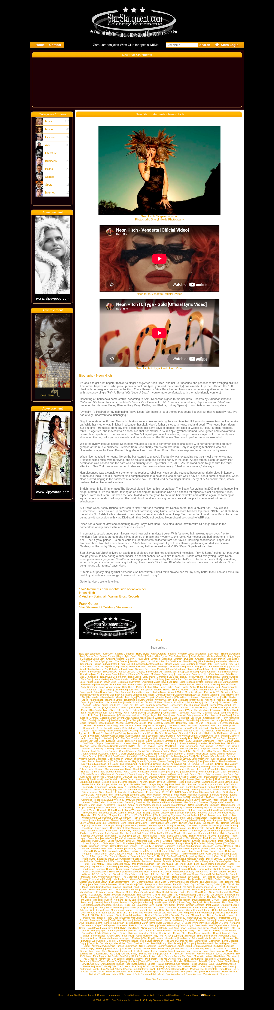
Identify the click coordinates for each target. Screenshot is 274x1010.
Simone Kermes (192, 679)
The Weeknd (193, 825)
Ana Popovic (206, 746)
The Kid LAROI (167, 958)
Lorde (120, 741)
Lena (135, 887)
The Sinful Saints (144, 815)
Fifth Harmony (161, 851)
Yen (183, 725)
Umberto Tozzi (146, 679)
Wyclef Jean (149, 805)
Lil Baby (137, 948)
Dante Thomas (169, 684)
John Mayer (183, 866)
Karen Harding (217, 810)
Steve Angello (106, 792)
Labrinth (207, 930)
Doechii (95, 969)
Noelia (127, 702)
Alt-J (233, 730)
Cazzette (203, 802)
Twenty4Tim (145, 961)
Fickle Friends (228, 856)
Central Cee (92, 656)
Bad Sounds (172, 915)
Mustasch (143, 899)
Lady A (174, 743)
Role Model (158, 974)
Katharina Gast (135, 684)
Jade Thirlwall (102, 966)
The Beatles (121, 661)
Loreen (214, 715)
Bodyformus (131, 946)
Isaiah (230, 915)
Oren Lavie (129, 894)
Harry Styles (142, 653)
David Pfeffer (201, 805)
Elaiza (201, 774)
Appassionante (229, 687)
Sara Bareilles (164, 923)
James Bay (179, 825)
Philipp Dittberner (216, 879)
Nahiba (227, 710)
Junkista (176, 759)
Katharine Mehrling (218, 666)
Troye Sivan (86, 828)
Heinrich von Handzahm (144, 748)
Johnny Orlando (166, 946)
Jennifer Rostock (224, 846)
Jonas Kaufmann (229, 910)
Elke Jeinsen (139, 664)
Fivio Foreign (150, 958)
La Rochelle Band (175, 787)
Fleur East (143, 838)
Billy (89, 841)
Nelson (174, 748)
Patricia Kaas (156, 759)
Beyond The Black (213, 807)
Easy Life (93, 943)
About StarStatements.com (159, 979)
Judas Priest (186, 892)
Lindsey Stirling (168, 812)
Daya (149, 851)
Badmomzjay (87, 948)
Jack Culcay (193, 666)
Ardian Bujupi (159, 692)
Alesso (163, 817)
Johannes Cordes (210, 697)
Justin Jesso (102, 910)
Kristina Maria (107, 697)
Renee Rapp (123, 964)
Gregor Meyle (156, 784)
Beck (220, 851)
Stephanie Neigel (108, 746)
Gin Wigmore (133, 828)
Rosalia (178, 961)
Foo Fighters (172, 869)
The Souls (167, 838)
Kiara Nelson (204, 946)
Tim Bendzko (130, 700)
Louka (119, 861)
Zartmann (85, 969)
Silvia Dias (86, 679)
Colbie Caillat (98, 802)
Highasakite (232, 779)
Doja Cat (127, 776)
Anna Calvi (216, 784)
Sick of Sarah (119, 676)
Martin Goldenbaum (226, 792)
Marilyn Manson (213, 938)
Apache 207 (125, 948)
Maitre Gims (203, 894)
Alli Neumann (190, 961)
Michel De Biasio (138, 784)
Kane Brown (180, 928)
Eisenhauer (101, 787)
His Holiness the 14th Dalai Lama (164, 661)
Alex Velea (85, 674)
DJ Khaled (167, 864)
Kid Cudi (114, 953)
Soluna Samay (194, 702)
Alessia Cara (108, 838)
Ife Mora (175, 756)
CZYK (198, 930)
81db (214, 669)
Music (49, 121)
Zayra (195, 694)
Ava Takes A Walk (118, 679)
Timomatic (216, 710)
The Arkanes (152, 774)
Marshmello (130, 907)
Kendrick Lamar (186, 653)
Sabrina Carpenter (124, 653)
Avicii (141, 712)
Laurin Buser (189, 774)
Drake (149, 656)
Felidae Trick (88, 784)
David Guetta (217, 766)
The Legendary (189, 856)
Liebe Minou (87, 684)
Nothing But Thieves (141, 869)
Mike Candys (96, 710)
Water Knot (203, 759)
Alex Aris (211, 897)
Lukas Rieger (194, 851)
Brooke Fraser (186, 684)
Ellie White (180, 697)
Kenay (127, 864)
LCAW (176, 861)
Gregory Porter (161, 751)
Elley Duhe (231, 912)
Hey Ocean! (138, 761)
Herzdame (143, 771)
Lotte (196, 864)
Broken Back (133, 923)
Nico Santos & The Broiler (205, 866)
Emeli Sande (202, 728)
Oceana (184, 707)
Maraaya (107, 800)
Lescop (140, 753)
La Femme (193, 764)
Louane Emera (229, 825)
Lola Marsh (184, 938)
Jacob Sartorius (214, 889)
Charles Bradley (166, 761)
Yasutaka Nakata (195, 858)
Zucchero (170, 846)
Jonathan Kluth (164, 769)
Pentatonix (121, 774)
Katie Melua (212, 853)
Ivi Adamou (193, 697)
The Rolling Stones (179, 656)
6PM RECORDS (90, 964)
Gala (200, 761)
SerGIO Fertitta (175, 800)
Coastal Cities (206, 735)
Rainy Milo (140, 725)
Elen (184, 933)
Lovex (213, 705)
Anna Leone (145, 902)
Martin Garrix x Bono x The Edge (175, 956)
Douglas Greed (157, 776)
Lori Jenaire (149, 676)
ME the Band (219, 738)
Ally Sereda (140, 723)
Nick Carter (86, 666)
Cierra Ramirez (88, 723)
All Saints (155, 838)
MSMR (84, 735)
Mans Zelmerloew (100, 820)
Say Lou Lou (189, 759)
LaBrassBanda (105, 858)
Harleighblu (163, 756)
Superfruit (118, 874)
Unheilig (195, 797)
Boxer (131, 812)
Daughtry (226, 905)
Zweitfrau (147, 682)
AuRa (179, 889)
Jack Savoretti (149, 735)
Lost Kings (187, 887)
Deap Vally (181, 723)
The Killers (218, 946)
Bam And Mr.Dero (219, 794)
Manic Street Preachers (192, 897)
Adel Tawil (187, 930)
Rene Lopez (134, 676)
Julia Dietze (232, 674)
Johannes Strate (113, 700)
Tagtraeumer (214, 815)
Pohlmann (147, 861)
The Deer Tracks (130, 738)
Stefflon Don (173, 856)
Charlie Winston (132, 810)
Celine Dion (98, 659)
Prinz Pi (116, 876)
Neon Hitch (192, 720)
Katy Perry (125, 830)
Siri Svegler (199, 751)
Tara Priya (105, 676)
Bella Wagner (223, 730)
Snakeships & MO (104, 861)
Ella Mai (136, 951)
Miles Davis (107, 928)
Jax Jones (125, 951)
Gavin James (164, 887)
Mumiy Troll (155, 828)
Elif (193, 946)
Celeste (111, 941)
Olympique (154, 810)
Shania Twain (98, 961)
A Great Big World (134, 787)
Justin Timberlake (125, 843)
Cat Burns (206, 966)
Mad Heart (170, 746)
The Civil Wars (122, 748)
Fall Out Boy (124, 835)
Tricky (219, 741)
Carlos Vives (130, 743)
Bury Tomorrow (212, 902)
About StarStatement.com (80, 995)
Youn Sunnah (112, 674)
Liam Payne (201, 941)
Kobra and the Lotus (210, 720)
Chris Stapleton (110, 951)
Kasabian (221, 864)
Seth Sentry (171, 823)
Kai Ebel (227, 679)
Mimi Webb (104, 958)
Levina (157, 861)
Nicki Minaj (227, 902)
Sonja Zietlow (213, 676)
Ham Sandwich (111, 779)
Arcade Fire (202, 871)
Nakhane (118, 899)
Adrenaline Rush (104, 794)
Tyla (127, 656)
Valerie (119, 697)
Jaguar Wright (105, 689)
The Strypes (148, 746)
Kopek (233, 794)
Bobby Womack (195, 715)
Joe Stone (95, 825)
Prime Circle (218, 748)
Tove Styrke (160, 820)
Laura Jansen (183, 674)
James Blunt (152, 753)
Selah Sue (123, 682)
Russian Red (207, 792)
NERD (223, 887)
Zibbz (121, 735)
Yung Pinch (118, 923)
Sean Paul (127, 935)
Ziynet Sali (90, 689)
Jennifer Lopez (137, 661)
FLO (196, 971)
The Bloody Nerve (120, 761)
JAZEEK (154, 969)
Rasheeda (92, 697)
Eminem (178, 659)
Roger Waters (205, 869)
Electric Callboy (134, 958)
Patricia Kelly (175, 943)
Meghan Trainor (182, 841)
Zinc (184, 784)
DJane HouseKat (216, 707)
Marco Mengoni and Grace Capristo (213, 861)
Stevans (142, 825)
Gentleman (214, 941)
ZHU (234, 789)
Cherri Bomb (88, 720)
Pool (203, 815)
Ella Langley (126, 974)
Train (146, 871)
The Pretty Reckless (200, 789)
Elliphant (184, 748)
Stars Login (210, 995)
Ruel (223, 899)
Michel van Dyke (119, 784)
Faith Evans (139, 817)
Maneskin (199, 956)
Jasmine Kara (210, 712)
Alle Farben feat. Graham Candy (104, 776)
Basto (185, 687)
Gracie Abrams (193, 974)
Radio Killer (183, 712)
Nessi (152, 769)
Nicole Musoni (161, 738)
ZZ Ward (219, 746)
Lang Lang (94, 951)
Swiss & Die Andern (105, 807)
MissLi (83, 676)
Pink (133, 882)
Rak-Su (133, 925)
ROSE (146, 966)
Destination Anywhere (198, 725)
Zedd (112, 920)
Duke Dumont (158, 779)
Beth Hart (184, 717)
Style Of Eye (134, 766)
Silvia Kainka (220, 664)
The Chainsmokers (126, 838)
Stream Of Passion (139, 674)
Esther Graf (113, 961)
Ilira (119, 912)
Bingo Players (187, 779)
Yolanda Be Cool (91, 705)
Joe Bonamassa (221, 789)
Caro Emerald (162, 720)
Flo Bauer (113, 764)
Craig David (201, 892)
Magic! (85, 915)
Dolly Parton (218, 659)
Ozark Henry (140, 769)
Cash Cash (220, 771)
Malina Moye (160, 682)
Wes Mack (105, 756)
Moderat (141, 841)
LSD (125, 912)
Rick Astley (199, 843)
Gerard (103, 717)
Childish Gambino (195, 905)
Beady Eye (166, 928)
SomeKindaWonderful (169, 807)
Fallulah (204, 766)
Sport (48, 184)
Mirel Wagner (154, 794)
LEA (155, 907)
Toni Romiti (223, 917)
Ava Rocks (98, 674)
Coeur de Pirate (176, 817)
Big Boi (213, 871)
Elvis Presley (223, 876)
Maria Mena (164, 948)
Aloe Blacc (100, 764)
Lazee (85, 700)
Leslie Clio (196, 717)
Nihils (164, 797)
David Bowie (93, 928)
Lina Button (221, 689)
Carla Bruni (95, 887)
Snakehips (233, 899)
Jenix (93, 766)
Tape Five (224, 712)
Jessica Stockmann (147, 671)
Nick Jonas (144, 874)
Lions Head (127, 823)
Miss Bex (192, 794)
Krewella (86, 748)
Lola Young (107, 969)
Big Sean (180, 858)
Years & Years (87, 810)
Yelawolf (210, 828)
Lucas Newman (116, 841)
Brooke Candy (98, 848)
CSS (188, 741)
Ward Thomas (124, 920)
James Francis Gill (179, 797)
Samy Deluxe (146, 700)
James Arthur (138, 856)
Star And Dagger (88, 746)
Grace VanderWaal (144, 892)
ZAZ (117, 738)
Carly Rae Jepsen (204, 823)
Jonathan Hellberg (205, 920)
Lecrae (110, 892)
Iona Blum (225, 715)
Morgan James (117, 815)
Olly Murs (106, 733)
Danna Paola (149, 948)
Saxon (108, 899)
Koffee (107, 923)
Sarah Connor (127, 820)
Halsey (159, 938)
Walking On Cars (220, 928)
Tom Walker (165, 884)
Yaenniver (232, 956)
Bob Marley (106, 943)
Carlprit (192, 761)
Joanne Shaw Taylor (198, 928)
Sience (49, 176)
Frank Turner (229, 930)
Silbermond (207, 846)
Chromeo (162, 676)
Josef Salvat (95, 805)
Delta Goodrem (142, 974)
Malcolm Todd (96, 974)
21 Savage (170, 899)
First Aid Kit (228, 884)
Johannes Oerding (98, 846)
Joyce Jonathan (208, 671)
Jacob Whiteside (183, 848)
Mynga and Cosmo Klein (222, 802)
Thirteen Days (186, 823)
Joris (161, 907)
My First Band (172, 784)
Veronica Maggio (193, 692)
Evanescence (201, 887)
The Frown (231, 746)
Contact (101, 995)
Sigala (158, 858)
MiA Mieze (152, 817)
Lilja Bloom (85, 782)
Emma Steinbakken (207, 935)
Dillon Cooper (228, 805)
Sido (169, 825)
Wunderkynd (88, 817)
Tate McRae (231, 961)
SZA (94, 876)
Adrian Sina (107, 705)
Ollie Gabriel (99, 841)
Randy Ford (186, 676)
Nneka (90, 807)
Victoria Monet (210, 974)
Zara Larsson (193, 846)
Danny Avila (164, 917)
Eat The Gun (140, 776)
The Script (205, 882)
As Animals (120, 792)
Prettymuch (151, 884)
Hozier (220, 797)
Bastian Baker (218, 728)
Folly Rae (130, 905)
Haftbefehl (211, 969)
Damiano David (180, 969)
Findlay (84, 833)
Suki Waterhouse (175, 974)
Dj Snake (163, 953)
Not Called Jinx (113, 669)
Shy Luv (218, 858)
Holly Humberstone (210, 971)
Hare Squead (179, 876)
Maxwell (124, 917)
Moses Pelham (190, 882)
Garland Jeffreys (108, 753)
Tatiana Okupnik (145, 697)
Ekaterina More (195, 669)
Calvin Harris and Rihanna (123, 846)
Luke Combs (98, 941)
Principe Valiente (209, 694)
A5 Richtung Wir (167, 671)
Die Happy (179, 769)
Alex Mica (210, 700)
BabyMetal (221, 964)
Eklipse (99, 743)
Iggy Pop (158, 935)
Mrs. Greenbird (134, 800)
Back (159, 640)
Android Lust (96, 700)
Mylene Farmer (228, 833)
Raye (120, 656)
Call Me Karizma (206, 917)
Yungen (127, 887)
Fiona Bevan (127, 779)
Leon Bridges (160, 902)
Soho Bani (176, 966)
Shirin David (197, 958)
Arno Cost (138, 702)
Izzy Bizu (231, 848)
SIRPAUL (231, 743)
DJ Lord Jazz (124, 710)
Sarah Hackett (117, 720)
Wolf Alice (165, 969)
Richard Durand (106, 723)
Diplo (140, 930)
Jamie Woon (105, 687)
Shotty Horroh (123, 915)
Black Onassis (90, 756)
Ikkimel (186, 966)
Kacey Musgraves (169, 971)
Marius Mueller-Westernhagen (114, 938)
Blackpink (167, 659)
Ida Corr (97, 707)
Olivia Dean (225, 969)
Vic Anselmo (215, 679)
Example (171, 782)
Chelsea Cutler (141, 943)
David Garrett (117, 828)
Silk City (95, 915)
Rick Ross (217, 882)
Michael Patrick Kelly (183, 871)
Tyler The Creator (121, 966)
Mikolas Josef (198, 915)
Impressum (114, 995)
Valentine (214, 805)
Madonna (201, 653)
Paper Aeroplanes (189, 766)
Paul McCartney (129, 953)
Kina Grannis (193, 782)
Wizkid (211, 876)
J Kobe (184, 776)
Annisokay (130, 848)
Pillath (85, 858)
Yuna (163, 710)
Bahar (160, 746)
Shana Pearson (96, 830)
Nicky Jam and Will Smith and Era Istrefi (186, 907)
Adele (213, 841)
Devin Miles (110, 682)
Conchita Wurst (115, 802)
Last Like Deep (96, 741)
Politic (49, 168)
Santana (206, 782)
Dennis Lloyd (186, 925)
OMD (140, 884)
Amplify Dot (186, 738)
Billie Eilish (232, 659)
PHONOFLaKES (202, 738)
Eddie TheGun (155, 733)
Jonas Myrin (94, 738)
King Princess (98, 917)
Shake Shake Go (207, 812)
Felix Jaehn (112, 830)
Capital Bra (86, 907)
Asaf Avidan (131, 717)
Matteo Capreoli (157, 825)
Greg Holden (197, 820)
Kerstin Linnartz (127, 671)
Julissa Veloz (161, 705)
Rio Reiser (219, 956)
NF (171, 953)
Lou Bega (173, 676)
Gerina (232, 697)
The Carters (221, 907)
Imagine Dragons (187, 812)
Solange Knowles (169, 853)
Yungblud (206, 933)
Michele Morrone (147, 953)
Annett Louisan (94, 682)
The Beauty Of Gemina (151, 846)
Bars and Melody (147, 925)
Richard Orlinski (167, 735)
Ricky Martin (100, 853)
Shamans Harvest (160, 876)
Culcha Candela (219, 874)
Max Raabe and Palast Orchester (164, 802)
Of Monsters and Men (129, 715)
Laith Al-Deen (137, 851)
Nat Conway (168, 889)
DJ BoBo (167, 841)
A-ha (231, 958)
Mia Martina (103, 720)
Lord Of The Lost (124, 705)
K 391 (159, 905)
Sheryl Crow (113, 935)
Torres (130, 815)
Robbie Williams (228, 684)
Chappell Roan (202, 659)
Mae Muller (119, 943)
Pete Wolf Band (181, 884)
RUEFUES (167, 792)
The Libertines (127, 833)
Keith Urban (202, 753)
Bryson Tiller (197, 884)
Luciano (133, 961)
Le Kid (217, 733)
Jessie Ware (146, 717)
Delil (180, 912)
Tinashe (104, 897)
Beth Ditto (146, 866)
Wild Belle (94, 735)
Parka (211, 769)
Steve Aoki (150, 917)
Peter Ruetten (204, 682)
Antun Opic (132, 756)
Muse (91, 761)
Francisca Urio (199, 674)
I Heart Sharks (205, 771)
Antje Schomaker (108, 884)
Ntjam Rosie (97, 730)
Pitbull (197, 848)
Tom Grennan (179, 879)
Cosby (185, 792)
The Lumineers (116, 848)
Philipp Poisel (209, 851)
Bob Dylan (120, 928)
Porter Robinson (102, 789)
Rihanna (225, 653)
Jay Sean (193, 876)
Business (51, 161)
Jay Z (219, 953)
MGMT (214, 887)
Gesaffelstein (218, 756)
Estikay (138, 858)
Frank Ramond (118, 684)
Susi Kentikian (171, 897)
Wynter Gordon (163, 700)
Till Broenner (150, 800)
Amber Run (203, 784)
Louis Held (165, 933)
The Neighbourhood (184, 894)
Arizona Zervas (100, 946)
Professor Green (98, 920)
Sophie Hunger (136, 774)
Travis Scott (142, 659)
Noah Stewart (178, 715)
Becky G (197, 902)
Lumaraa (203, 833)
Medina (124, 707)
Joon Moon (160, 882)
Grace (91, 794)
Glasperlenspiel (182, 694)
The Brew (142, 764)
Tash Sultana (108, 912)
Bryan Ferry (177, 720)
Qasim (206, 756)
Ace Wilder (88, 743)
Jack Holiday (115, 712)
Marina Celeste (230, 682)
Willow (209, 956)
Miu (150, 723)
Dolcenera (99, 725)
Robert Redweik (191, 815)
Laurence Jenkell (199, 705)
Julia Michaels (166, 951)
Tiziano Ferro (137, 941)
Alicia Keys (108, 843)
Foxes (181, 782)
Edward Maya (110, 671)
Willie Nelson (183, 899)
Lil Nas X (149, 930)
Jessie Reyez (222, 943)
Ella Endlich (230, 784)
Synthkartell (95, 779)
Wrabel (222, 871)
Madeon (154, 812)
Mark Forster (210, 838)
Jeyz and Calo (156, 910)
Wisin (187, 889)
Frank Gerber (198, 656)
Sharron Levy (192, 800)
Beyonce (155, 659)
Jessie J (158, 741)
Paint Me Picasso (152, 766)
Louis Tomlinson (120, 879)
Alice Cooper (132, 797)
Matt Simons (190, 802)
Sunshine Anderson (228, 671)
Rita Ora (235, 928)
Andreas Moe (230, 815)
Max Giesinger (211, 776)
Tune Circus (139, 807)
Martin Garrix (86, 861)
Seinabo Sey (157, 833)
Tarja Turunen (122, 692)
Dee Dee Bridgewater (113, 797)
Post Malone (212, 905)
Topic (234, 835)
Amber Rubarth (198, 687)
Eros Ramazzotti (195, 828)
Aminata (140, 820)
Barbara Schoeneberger (99, 905)
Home (61, 995)
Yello (207, 948)
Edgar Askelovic (141, 710)
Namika (225, 823)
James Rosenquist (141, 692)
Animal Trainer (157, 771)
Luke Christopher (124, 858)
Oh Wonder (123, 941)
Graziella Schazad (192, 807)
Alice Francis (130, 712)
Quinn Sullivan (168, 866)
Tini (90, 953)
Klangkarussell (180, 789)
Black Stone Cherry (177, 835)
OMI (190, 805)
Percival (231, 756)
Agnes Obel (187, 756)
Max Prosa (137, 864)
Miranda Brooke (162, 689)
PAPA (167, 759)
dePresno (106, 874)
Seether (134, 794)
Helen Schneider (210, 825)
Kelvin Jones (101, 828)
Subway (160, 679)
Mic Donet (163, 715)
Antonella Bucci (155, 664)
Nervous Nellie (92, 797)
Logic (86, 930)
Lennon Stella (184, 946)
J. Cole (84, 971)
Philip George (231, 807)
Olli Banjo (158, 869)
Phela (149, 820)
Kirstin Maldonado (132, 871)
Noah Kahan (112, 974)
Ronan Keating (196, 835)
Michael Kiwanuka (138, 933)
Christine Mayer (94, 669)
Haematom (94, 889)
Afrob (216, 856)
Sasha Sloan (139, 920)
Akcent (148, 702)
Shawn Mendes (174, 833)
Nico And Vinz (208, 797)
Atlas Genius (229, 751)
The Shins (232, 879)
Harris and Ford (114, 702)
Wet (92, 910)
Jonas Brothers (164, 930)
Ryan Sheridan (187, 743)
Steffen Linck (231, 782)
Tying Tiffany (226, 694)
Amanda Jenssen (137, 733)
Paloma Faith (86, 769)
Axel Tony (196, 712)
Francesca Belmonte (220, 817)
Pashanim (88, 966)
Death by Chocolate (164, 723)
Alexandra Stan (174, 679)
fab (166, 892)
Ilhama (193, 689)
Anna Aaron (130, 771)
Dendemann (87, 925)
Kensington (146, 738)
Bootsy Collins (213, 884)
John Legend (96, 856)
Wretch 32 (118, 800)
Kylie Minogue (117, 897)
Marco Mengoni (230, 733)
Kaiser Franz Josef (161, 871)
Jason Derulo (101, 953)
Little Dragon (226, 866)
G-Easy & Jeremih (147, 848)
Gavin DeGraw (92, 851)
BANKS (219, 764)
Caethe (215, 684)
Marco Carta (210, 702)
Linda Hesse (152, 728)
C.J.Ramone (163, 805)
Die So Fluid (207, 764)
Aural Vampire (152, 684)
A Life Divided (104, 728)
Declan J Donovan (154, 915)
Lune (211, 964)
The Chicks (217, 948)
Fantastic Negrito (128, 902)
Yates (162, 835)
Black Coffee (154, 841)
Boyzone (151, 761)
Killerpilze (179, 838)
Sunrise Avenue (230, 676)
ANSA (161, 787)
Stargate (84, 866)
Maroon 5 (224, 853)
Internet (50, 192)
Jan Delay (125, 956)
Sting (156, 853)
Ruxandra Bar (206, 689)
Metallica (86, 659)
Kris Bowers (222, 769)
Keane (176, 933)
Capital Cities (144, 751)
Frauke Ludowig (102, 664)
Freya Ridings (120, 933)
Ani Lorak (199, 676)
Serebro (172, 710)
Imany (117, 687)
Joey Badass (97, 866)
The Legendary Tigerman (168, 815)
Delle (220, 841)
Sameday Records (129, 866)
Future (188, 864)
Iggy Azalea (85, 733)
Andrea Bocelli (140, 830)
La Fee (133, 679)
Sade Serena (133, 735)
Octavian (192, 917)
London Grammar (184, 753)
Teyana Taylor (149, 951)
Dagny (83, 943)
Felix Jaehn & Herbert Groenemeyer (155, 843)
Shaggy (95, 930)
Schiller (214, 833)
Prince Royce (111, 902)
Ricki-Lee (219, 779)
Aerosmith (190, 953)
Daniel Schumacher (188, 746)
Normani (234, 923)
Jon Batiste (118, 958)
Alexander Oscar (227, 935)
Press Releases (132, 995)
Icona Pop (189, 728)
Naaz (233, 869)
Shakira (172, 653)
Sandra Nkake (129, 730)
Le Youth (108, 748)
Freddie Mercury (143, 935)
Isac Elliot (181, 761)
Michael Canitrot (124, 723)
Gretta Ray (112, 866)
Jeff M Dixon (154, 725)
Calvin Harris (115, 810)
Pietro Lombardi (205, 943)
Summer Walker (88, 938)
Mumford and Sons (116, 971)
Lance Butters (201, 910)
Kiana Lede (170, 938)
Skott (142, 897)
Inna (180, 671)
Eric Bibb (201, 769)
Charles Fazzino (164, 697)
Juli (142, 797)
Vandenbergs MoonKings (118, 769)
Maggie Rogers (94, 923)
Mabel (87, 946)
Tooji (186, 705)
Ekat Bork (217, 782)
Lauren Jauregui (224, 920)
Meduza (136, 938)
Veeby (82, 759)
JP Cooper (189, 943)
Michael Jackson (112, 887)
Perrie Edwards (199, 964)
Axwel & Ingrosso (92, 843)
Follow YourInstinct (148, 730)
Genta (234, 669)
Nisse (154, 835)
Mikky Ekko (87, 764)
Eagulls (83, 846)
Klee (205, 679)
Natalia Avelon (221, 869)
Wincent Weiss (201, 923)
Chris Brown (100, 882)
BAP (177, 792)
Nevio (124, 674)
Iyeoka (146, 789)
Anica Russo (116, 946)
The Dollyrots (207, 730)
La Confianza (124, 807)
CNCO (215, 899)
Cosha (233, 907)
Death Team (142, 812)
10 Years (100, 892)
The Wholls (132, 897)
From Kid (121, 805)
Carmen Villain (232, 741)
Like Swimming (128, 764)
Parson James (154, 897)
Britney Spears (214, 843)
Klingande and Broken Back (198, 912)
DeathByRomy (158, 943)
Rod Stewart (143, 833)
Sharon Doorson (211, 717)
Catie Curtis (128, 687)
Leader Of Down (219, 923)
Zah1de (118, 969)
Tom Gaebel (121, 794)
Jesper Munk (162, 743)
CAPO (236, 969)
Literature (51, 153)
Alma (92, 858)
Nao (211, 907)
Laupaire (217, 820)
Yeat (183, 971)
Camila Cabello (188, 869)
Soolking (229, 946)
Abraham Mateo (124, 892)
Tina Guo (170, 910)
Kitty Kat (233, 664)
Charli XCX (86, 661)
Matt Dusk (127, 669)
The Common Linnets (173, 828)
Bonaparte (146, 689)
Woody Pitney (116, 787)
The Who (169, 941)
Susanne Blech (170, 766)
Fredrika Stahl (204, 664)
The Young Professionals (140, 720)
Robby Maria (179, 794)
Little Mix (130, 841)
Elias (129, 943)
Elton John (110, 835)
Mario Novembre (112, 894)
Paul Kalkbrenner (201, 899)
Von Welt (148, 858)
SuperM (177, 935)
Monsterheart (179, 805)
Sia (223, 848)
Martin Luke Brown (121, 817)
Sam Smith (150, 787)
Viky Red (135, 707)
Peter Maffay (97, 864)
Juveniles (202, 743)
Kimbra (123, 666)
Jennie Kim (156, 966)
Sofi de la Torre (110, 782)
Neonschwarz (178, 810)
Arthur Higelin (229, 720)
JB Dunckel (217, 894)
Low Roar (228, 774)
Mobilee (158, 702)
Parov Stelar (196, 700)
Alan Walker (231, 841)
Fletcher (154, 933)
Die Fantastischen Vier (126, 889)
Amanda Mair (162, 707)
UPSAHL (178, 923)
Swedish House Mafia (166, 717)
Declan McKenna (161, 879)
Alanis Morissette (149, 928)
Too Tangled (221, 735)
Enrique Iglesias (200, 841)
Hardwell (101, 810)
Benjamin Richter (197, 879)
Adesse (84, 910)
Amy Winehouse (205, 953)
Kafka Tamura (118, 812)
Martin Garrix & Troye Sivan (106, 871)
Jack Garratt (111, 833)
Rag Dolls (164, 748)
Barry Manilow (158, 669)
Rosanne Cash (183, 951)
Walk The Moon (127, 884)
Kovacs (167, 794)
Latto (156, 961)
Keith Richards (212, 830)
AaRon (222, 838)
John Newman (213, 774)
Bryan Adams (129, 825)
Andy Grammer (89, 687)
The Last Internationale (218, 787)
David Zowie (140, 823)
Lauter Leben (167, 730)
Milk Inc (221, 700)
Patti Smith (133, 928)
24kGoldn (113, 956)
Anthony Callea (109, 735)
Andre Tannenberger (90, 671)
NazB (162, 800)
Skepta (151, 964)
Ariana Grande (158, 653)
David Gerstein (177, 666)
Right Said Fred (96, 702)
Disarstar (85, 961)
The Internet (140, 910)
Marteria (230, 766)
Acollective (109, 805)
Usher (205, 848)
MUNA (177, 930)
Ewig (144, 828)
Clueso (234, 943)
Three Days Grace (150, 889)
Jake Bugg (112, 725)
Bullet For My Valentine (144, 956)
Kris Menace (126, 725)
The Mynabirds (202, 710)
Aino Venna (183, 735)
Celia (234, 702)
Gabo (204, 666)
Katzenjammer (108, 715)
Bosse (188, 923)
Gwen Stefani (229, 830)
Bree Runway (217, 951)
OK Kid (172, 902)
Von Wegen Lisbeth (219, 925)
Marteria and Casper (121, 910)
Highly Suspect (114, 864)
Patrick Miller (169, 712)
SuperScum (103, 817)
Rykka (208, 733)
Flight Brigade (166, 848)
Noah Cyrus (122, 869)
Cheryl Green (86, 823)
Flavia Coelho (113, 730)
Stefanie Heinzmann (198, 810)
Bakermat (122, 930)
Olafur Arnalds (196, 733)
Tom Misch (85, 899)
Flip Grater (172, 779)
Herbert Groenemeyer (191, 830)
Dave (209, 858)
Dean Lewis (201, 925)
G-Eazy (194, 792)
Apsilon (232, 964)
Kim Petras (166, 961)
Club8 (174, 751)
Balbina (86, 871)
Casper (178, 874)
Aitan (177, 687)
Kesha (155, 874)
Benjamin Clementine (203, 741)
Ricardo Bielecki (91, 774)
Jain (163, 874)
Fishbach (222, 897)
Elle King (179, 864)
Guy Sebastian (147, 887)
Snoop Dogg (184, 902)
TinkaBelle (210, 723)
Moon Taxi (107, 889)
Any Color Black (170, 725)
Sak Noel (173, 682)
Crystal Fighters (127, 751)
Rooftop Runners (90, 771)
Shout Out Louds (218, 892)
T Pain (203, 876)
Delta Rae (100, 823)
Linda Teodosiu (187, 682)
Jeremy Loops (200, 951)
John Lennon (196, 948)
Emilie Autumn (146, 743)
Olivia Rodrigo (108, 964)
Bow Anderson (179, 948)
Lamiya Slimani (184, 843)
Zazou (174, 707)
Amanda (167, 861)
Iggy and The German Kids (127, 789)
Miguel (159, 892)
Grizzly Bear (85, 882)
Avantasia (122, 925)
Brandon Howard (137, 666)
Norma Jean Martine (118, 851)
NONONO (134, 746)
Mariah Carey (87, 892)
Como (194, 735)
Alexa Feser (134, 805)
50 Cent (179, 953)
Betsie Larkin (166, 687)
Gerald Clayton (126, 753)
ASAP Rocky (178, 917)
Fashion (50, 137)
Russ (170, 874)
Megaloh (123, 746)
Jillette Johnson (89, 753)
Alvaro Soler (216, 961)
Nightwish (86, 815)
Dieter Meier (196, 776)
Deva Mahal (156, 899)
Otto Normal (107, 774)
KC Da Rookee (148, 756)
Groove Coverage (157, 666)
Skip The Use (196, 723)
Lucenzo (98, 666)
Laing (142, 794)
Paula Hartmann (165, 964)
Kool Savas (229, 966)
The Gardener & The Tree (135, 876)
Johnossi (97, 748)
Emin (144, 810)
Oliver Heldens (89, 792)
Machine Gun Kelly (216, 656)
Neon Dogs (171, 733)
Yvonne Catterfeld (97, 759)
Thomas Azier (191, 730)
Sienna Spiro (151, 971)
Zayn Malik (213, 653)
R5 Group (154, 764)
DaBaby (100, 948)
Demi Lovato (222, 828)
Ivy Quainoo (111, 751)
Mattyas (140, 687)
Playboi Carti (130, 969)
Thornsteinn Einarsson (192, 853)
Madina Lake (202, 684)
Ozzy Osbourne (147, 946)
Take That (155, 830)
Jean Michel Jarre (90, 912)
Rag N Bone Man (143, 853)
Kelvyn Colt (198, 889)
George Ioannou (127, 782)
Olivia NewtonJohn (103, 692)
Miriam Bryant (116, 717)
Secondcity (87, 787)
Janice (176, 887)
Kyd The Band (108, 930)
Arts (47, 145)
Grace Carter (137, 879)
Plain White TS (211, 692)
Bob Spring (229, 820)
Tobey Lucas (156, 823)
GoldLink (219, 912)
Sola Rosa (133, 689)
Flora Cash (112, 917)
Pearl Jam (111, 948)
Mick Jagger (99, 956)
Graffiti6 (94, 717)
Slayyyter (225, 974)
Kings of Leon (178, 851)
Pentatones (103, 812)
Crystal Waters (111, 707)
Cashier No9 (191, 671)
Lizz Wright (108, 825)
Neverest (135, 682)
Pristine (145, 835)
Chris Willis (152, 687)
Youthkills (108, 738)
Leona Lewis (190, 833)
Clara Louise (95, 894)
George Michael (184, 941)
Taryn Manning (230, 717)
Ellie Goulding (100, 815)
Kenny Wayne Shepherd (197, 874)
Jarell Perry (97, 751)
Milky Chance (214, 751)
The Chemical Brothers (117, 856)
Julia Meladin (182, 964)
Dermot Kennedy (222, 933)
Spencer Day (142, 669)
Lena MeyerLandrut (197, 817)
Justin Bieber (137, 656)
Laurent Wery (185, 710)
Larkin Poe (223, 835)
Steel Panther (188, 771)
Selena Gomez (107, 656)
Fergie (180, 846)
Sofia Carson (139, 964)
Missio (132, 930)
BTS (189, 971)
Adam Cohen (153, 797)
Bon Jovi (215, 848)
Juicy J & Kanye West (120, 853)
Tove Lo (161, 782)
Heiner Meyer (172, 664)
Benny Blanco (98, 935)
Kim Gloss (179, 702)
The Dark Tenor (146, 782)
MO (124, 766)
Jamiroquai (229, 858)
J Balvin (130, 659)
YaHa (224, 697)
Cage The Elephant (105, 925)
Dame (224, 776)
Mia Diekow (138, 728)
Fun (207, 715)
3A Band (191, 769)
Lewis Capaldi (229, 941)
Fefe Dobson (102, 761)
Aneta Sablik (142, 779)
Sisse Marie (148, 707)
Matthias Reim (152, 864)
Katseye (143, 969)
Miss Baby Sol (117, 694)
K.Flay (168, 935)
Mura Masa (194, 933)
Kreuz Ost (231, 753)
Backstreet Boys (146, 905)
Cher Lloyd (148, 938)
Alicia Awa (228, 953)
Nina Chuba (183, 958)
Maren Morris (148, 923)
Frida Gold (124, 664)
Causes (185, 915)
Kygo (83, 838)
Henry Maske (101, 679)
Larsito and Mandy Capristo (179, 920)
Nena (96, 733)
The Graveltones (227, 761)
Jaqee (179, 730)
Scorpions (226, 692)
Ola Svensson (225, 723)
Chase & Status (170, 830)
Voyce (189, 910)
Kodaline (110, 741)
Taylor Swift (107, 653)
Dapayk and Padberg (136, 759)
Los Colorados (180, 700)
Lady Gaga (234, 656)
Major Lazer (205, 856)
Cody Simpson (115, 759)
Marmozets (173, 776)
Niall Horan (189, 935)
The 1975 (211, 835)
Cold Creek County (178, 820)
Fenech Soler (153, 792)
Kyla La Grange (136, 792)
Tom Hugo (130, 697)
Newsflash (148, 995)
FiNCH (195, 966)
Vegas (97, 800)
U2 (217, 823)
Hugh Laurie (167, 753)
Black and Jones (219, 725)
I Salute (233, 897)
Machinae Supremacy (162, 674)
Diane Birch (121, 689)
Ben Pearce (119, 756)
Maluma (98, 902)
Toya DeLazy (120, 733)
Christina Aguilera (115, 659)
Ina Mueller (221, 661)
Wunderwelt (104, 876)
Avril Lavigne (107, 915)
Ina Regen (138, 915)
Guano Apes (101, 684)
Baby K (174, 738)
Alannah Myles (175, 692)
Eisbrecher (224, 702)
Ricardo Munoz (180, 689)
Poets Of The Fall (156, 856)
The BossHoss (198, 707)
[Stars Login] (202, 995)
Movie (49, 129)
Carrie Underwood (167, 925)
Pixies (170, 771)
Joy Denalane (188, 664)
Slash (207, 669)
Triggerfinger (149, 715)
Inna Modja (148, 694)
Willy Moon (223, 705)
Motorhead (233, 771)
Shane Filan (185, 751)
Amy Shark (169, 905)
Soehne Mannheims (171, 728)
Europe (165, 810)
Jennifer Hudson (105, 869)
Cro (227, 948)
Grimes (183, 733)
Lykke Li (118, 905)
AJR (148, 879)
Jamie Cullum (217, 753)
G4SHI (156, 894)
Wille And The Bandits (109, 766)
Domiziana (222, 958)
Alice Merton (144, 907)
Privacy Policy (190, 995)
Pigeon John (111, 666)
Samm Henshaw (113, 907)
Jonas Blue (94, 838)
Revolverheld (231, 889)
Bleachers (86, 902)
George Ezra (218, 759)
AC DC (95, 874)
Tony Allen (206, 800)
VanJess (98, 907)
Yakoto (217, 682)
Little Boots (94, 715)
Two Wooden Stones (111, 771)
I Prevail (152, 807)
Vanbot (193, 748)
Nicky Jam (130, 899)
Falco (156, 866)
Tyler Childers (104, 933)
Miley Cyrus (161, 656)
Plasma (192, 784)
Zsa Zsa (136, 966)
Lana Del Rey (153, 712)
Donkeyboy (176, 705)
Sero (234, 905)
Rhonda (83, 805)
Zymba (217, 966)
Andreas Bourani (99, 694)
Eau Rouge (103, 784)
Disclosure (113, 823)
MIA (104, 851)
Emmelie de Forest (174, 741)
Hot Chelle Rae (217, 743)
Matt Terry (98, 899)
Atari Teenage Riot (222, 800)
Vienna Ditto (210, 761)
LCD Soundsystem (119, 882)
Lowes (180, 910)
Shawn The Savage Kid (174, 764)
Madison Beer (197, 969)
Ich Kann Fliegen (143, 705)
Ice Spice (210, 958)
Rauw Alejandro (230, 971)
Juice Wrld (197, 938)
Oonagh (99, 769)
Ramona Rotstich (122, 728)
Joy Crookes (90, 958)
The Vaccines (144, 894)
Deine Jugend (133, 694)
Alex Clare (109, 710)
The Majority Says (161, 789)
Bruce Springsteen (103, 661)
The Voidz (167, 894)
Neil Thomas (96, 833)
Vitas (115, 664)
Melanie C (168, 858)
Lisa (166, 966)
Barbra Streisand (216, 915)
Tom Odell (229, 843)
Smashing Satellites (135, 802)
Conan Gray (88, 933)
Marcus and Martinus (165, 912)
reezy (124, 961)
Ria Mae (174, 892)
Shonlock (93, 676)
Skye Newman (135, 971)
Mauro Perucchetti (97, 712)
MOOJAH (224, 669)
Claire (149, 741)
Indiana (96, 782)
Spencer (203, 794)
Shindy (216, 930)
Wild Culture (137, 917)
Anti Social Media (226, 812)
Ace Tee (93, 884)
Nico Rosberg (190, 661)
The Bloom (187, 861)
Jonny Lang (174, 882)
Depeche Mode (132, 861)
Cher (198, 756)
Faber (231, 864)
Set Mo (136, 835)
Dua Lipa (188, 659)
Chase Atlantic (155, 920)
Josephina (204, 748)
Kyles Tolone (207, 864)
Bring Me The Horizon (140, 912)
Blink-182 (204, 961)
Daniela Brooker (164, 694)
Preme (180, 905)
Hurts (208, 820)
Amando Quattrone (171, 774)
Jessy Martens (145, 882)
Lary (83, 794)
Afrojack (168, 702)
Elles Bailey (131, 874)
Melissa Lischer (204, 779)
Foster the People (195, 787)
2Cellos (215, 910)
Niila (118, 825)
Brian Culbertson (176, 669)
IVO (178, 771)
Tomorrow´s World (134, 741)
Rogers (229, 882)
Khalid (106, 879)
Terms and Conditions (169, 995)
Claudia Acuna (216, 674)
